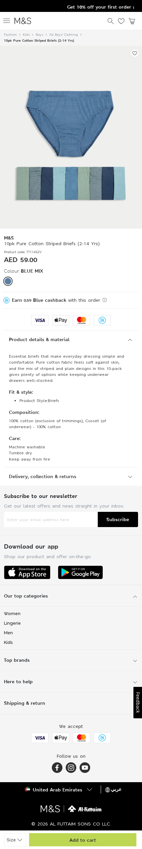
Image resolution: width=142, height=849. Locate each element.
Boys (39, 34)
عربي (116, 789)
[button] (8, 281)
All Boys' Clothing (63, 34)
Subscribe (117, 519)
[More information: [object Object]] (104, 300)
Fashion (10, 34)
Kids (26, 34)
